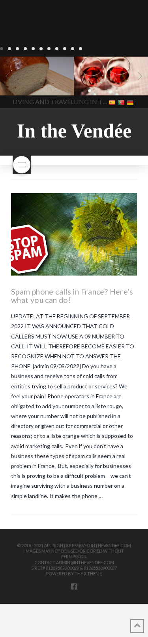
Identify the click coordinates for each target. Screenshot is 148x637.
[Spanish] (112, 102)
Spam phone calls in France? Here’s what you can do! (72, 296)
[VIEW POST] (74, 234)
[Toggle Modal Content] (21, 164)
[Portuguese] (121, 102)
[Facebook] (74, 586)
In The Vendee (29, 84)
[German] (130, 102)
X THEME (93, 573)
